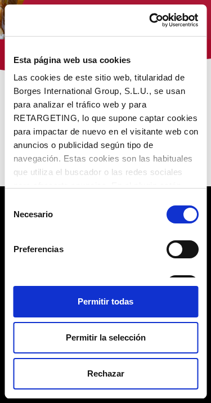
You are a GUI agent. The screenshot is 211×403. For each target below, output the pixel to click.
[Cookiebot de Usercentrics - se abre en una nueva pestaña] (150, 20)
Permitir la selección (106, 337)
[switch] (182, 249)
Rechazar (105, 373)
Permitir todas (105, 301)
